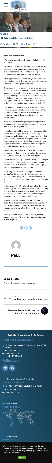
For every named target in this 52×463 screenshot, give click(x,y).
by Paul (26, 44)
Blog (5, 34)
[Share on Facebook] (22, 228)
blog (12, 200)
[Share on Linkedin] (30, 228)
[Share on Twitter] (26, 228)
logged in (17, 283)
